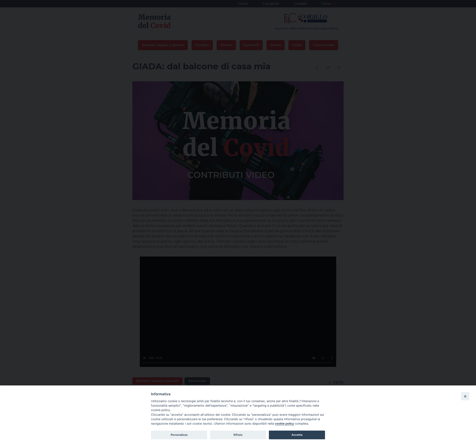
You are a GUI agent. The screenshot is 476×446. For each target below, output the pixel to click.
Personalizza (179, 435)
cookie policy (284, 423)
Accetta (297, 435)
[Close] (465, 396)
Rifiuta (238, 435)
